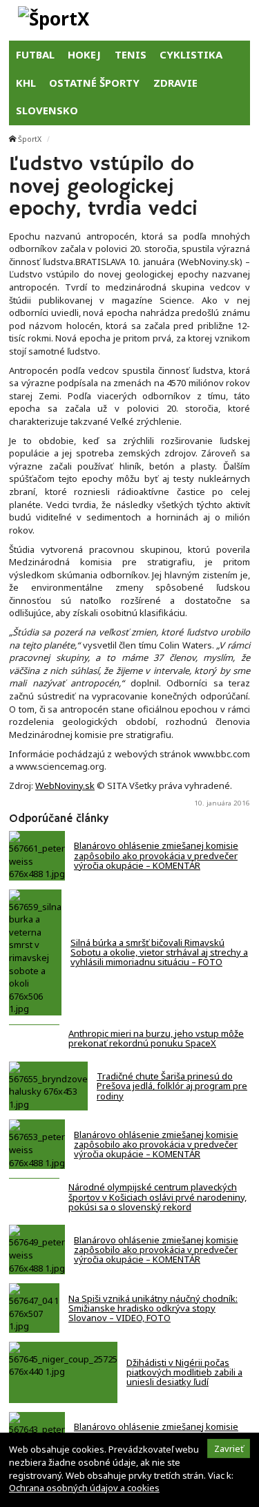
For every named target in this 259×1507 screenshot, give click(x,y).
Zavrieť (229, 1448)
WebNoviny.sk (65, 785)
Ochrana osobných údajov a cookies (84, 1488)
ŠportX (29, 139)
